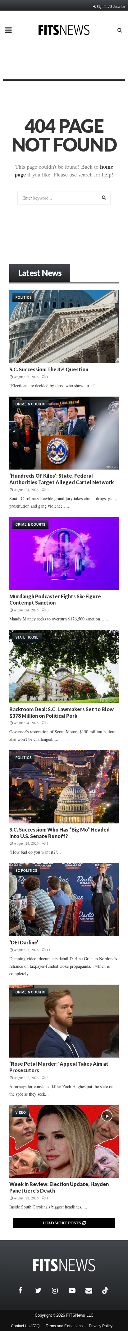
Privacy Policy (100, 1326)
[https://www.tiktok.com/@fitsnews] (106, 1290)
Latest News (40, 273)
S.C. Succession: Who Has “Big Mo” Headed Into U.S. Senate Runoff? (59, 833)
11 (48, 949)
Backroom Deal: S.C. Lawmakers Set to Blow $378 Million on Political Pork (61, 712)
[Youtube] (75, 1290)
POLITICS (23, 297)
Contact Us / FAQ (25, 1326)
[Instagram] (59, 1290)
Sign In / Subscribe (111, 6)
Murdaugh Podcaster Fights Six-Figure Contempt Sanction (55, 599)
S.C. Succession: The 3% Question (48, 369)
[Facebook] (25, 1290)
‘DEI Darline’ (23, 942)
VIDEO (21, 1112)
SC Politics (26, 870)
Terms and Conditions (64, 1326)
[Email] (92, 1290)
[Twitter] (42, 1290)
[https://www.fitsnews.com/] (64, 1265)
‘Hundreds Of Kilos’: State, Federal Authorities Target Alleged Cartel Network (61, 479)
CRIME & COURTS (30, 404)
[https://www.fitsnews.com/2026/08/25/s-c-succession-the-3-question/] (64, 326)
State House (27, 637)
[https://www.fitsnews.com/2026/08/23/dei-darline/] (64, 899)
